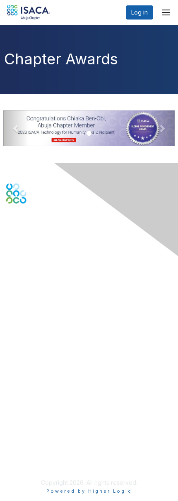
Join (12, 352)
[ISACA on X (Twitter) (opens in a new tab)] (19, 232)
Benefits (17, 360)
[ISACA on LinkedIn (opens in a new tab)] (28, 232)
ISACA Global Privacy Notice (44, 449)
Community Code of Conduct (45, 425)
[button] (16, 128)
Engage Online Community (42, 244)
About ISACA (23, 416)
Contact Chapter (28, 292)
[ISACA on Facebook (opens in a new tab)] (10, 232)
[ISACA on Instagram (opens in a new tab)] (45, 232)
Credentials (21, 369)
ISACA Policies (26, 433)
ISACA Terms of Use (33, 441)
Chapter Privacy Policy (37, 461)
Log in (139, 12)
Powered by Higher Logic (89, 491)
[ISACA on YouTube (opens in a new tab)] (37, 232)
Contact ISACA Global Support (48, 304)
